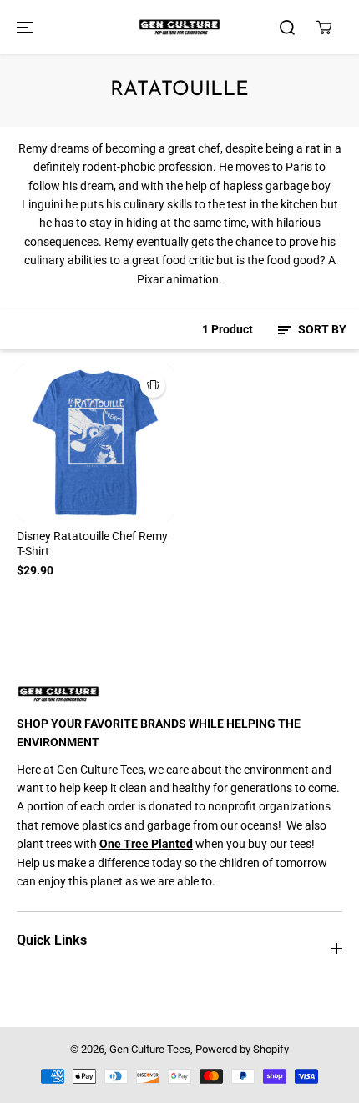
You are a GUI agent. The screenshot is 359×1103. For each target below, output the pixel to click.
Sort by (321, 329)
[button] (22, 27)
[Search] (287, 27)
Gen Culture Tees (149, 1049)
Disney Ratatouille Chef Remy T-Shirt (92, 543)
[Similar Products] (152, 385)
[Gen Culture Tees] (179, 27)
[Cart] (324, 27)
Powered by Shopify (242, 1049)
